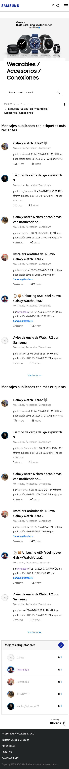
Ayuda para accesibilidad (18, 733)
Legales (7, 752)
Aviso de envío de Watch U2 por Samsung (35, 339)
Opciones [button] (59, 104)
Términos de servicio (15, 739)
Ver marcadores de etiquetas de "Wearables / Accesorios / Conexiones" (35, 645)
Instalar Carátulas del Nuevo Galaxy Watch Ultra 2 (34, 256)
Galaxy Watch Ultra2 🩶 (30, 143)
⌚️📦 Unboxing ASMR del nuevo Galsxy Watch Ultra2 (37, 298)
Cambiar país (10, 758)
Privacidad (9, 746)
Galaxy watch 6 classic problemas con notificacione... (37, 219)
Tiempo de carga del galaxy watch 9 (37, 177)
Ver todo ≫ (34, 375)
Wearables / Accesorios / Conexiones (32, 148)
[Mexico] (10, 5)
